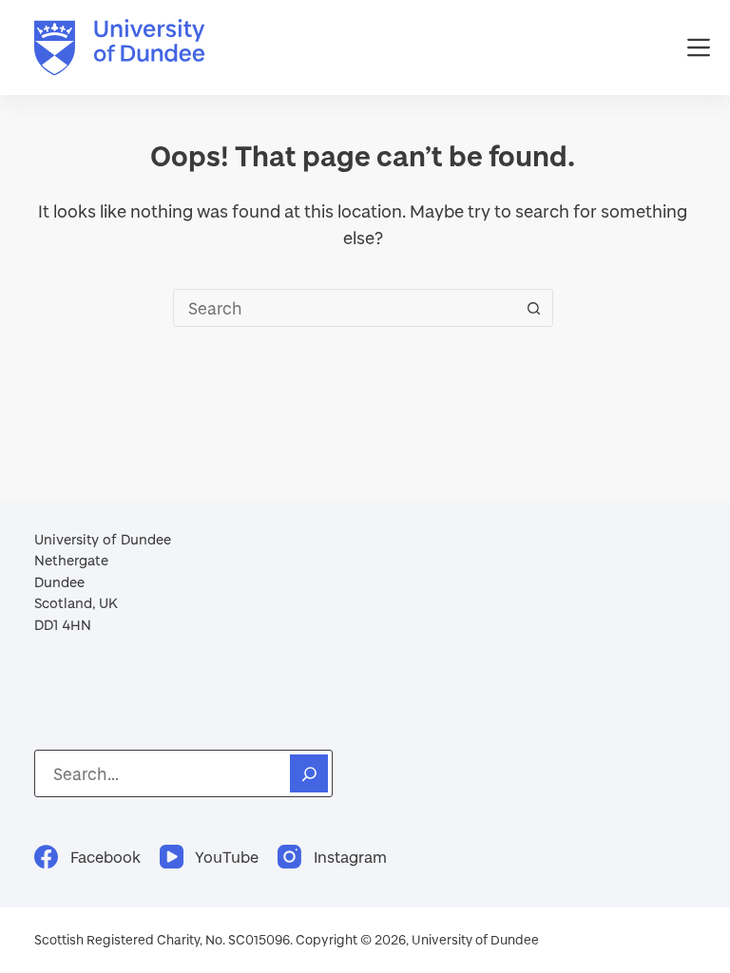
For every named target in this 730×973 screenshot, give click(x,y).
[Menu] (698, 47)
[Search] (309, 773)
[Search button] (534, 308)
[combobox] (345, 308)
